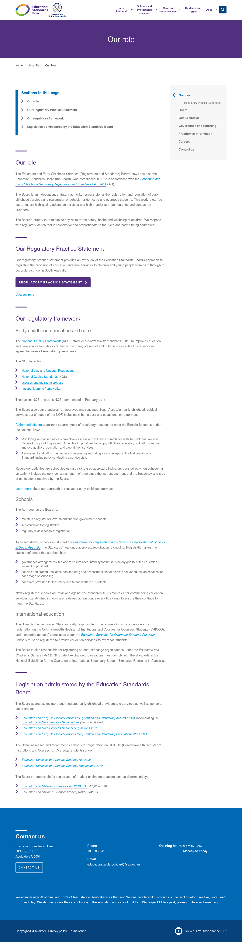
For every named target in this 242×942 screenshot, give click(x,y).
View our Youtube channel (203, 931)
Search (222, 9)
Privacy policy (57, 931)
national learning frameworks (41, 388)
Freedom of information (195, 133)
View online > (25, 294)
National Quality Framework (41, 340)
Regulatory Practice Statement (50, 282)
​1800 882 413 (96, 850)
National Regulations (60, 370)
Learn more (24, 488)
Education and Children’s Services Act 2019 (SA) (55, 786)
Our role (184, 95)
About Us (33, 65)
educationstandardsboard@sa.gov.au (113, 864)
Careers (184, 141)
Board (183, 110)
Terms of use (77, 931)
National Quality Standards (40, 376)
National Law (30, 370)
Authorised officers (29, 424)
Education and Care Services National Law (50, 722)
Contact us (186, 149)
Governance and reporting (197, 125)
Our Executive (189, 118)
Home (19, 65)
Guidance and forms (193, 10)
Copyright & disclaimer (31, 931)
